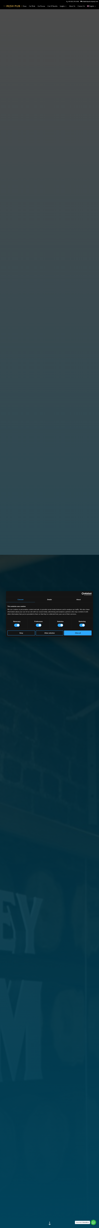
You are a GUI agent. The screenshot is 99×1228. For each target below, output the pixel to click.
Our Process (41, 6)
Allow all (78, 633)
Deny (21, 633)
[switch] (38, 625)
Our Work (32, 6)
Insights (62, 6)
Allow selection (49, 633)
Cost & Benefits (52, 6)
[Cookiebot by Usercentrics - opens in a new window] (83, 594)
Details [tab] (49, 599)
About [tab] (78, 599)
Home (24, 6)
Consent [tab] (20, 599)
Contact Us (81, 6)
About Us (72, 6)
